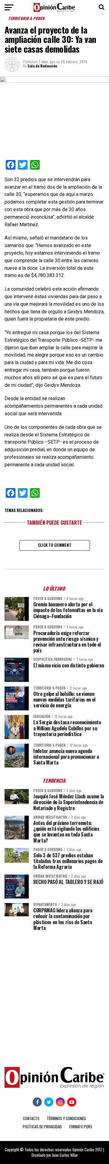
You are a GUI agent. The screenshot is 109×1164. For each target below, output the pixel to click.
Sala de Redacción (42, 65)
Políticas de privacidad (42, 1127)
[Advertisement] (54, 994)
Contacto (31, 1118)
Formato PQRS (80, 1127)
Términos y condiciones (66, 1118)
